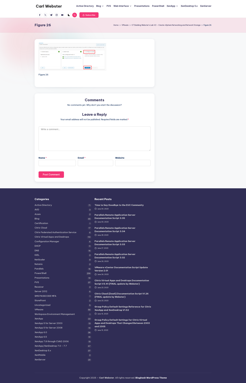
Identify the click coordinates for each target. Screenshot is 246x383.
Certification (41, 223)
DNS (37, 250)
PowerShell (40, 273)
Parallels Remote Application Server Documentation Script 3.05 (115, 217)
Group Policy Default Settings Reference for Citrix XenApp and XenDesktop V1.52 (123, 308)
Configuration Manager (47, 241)
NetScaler (40, 259)
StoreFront (40, 300)
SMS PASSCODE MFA (45, 296)
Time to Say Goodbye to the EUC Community (119, 205)
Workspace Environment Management (55, 314)
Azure (38, 214)
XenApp (39, 318)
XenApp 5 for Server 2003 (48, 323)
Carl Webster (49, 6)
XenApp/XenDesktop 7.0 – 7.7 (51, 345)
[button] (89, 15)
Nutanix (39, 264)
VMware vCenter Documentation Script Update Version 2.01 (121, 269)
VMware (39, 309)
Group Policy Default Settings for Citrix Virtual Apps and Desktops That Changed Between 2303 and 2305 (122, 323)
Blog (37, 218)
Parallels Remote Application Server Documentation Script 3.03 (115, 243)
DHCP (38, 245)
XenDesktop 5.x (43, 350)
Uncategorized (42, 305)
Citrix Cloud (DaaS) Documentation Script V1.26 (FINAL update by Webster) (121, 295)
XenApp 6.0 (41, 332)
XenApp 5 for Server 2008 (48, 327)
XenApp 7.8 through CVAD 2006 (52, 341)
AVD (37, 209)
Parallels (39, 268)
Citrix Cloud (41, 227)
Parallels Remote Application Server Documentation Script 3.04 (115, 230)
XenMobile (40, 355)
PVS (37, 282)
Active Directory (43, 205)
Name (43, 157)
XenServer (40, 359)
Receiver (39, 286)
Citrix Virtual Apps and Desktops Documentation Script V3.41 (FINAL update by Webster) (122, 282)
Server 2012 (41, 291)
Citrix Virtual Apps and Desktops (52, 236)
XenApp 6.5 (41, 336)
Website (119, 157)
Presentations (42, 277)
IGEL (37, 255)
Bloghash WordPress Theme (151, 377)
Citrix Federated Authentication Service (55, 232)
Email (81, 157)
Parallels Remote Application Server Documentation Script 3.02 (115, 256)
